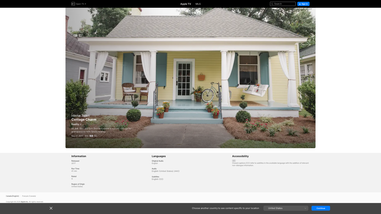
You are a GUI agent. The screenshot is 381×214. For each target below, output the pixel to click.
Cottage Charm (190, 78)
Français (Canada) (29, 196)
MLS (198, 3)
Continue (321, 208)
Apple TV (185, 3)
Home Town (80, 116)
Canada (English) (12, 196)
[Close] (51, 208)
